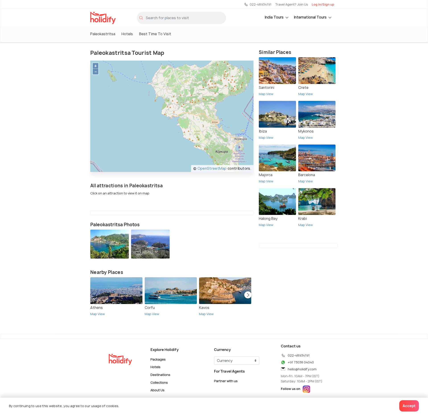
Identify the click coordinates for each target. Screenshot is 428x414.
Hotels (127, 33)
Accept (409, 405)
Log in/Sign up (323, 4)
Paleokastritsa (102, 33)
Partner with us (226, 381)
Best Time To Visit (155, 33)
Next (247, 295)
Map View (97, 314)
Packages (158, 359)
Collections (159, 382)
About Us (157, 390)
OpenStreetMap (212, 168)
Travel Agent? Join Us (291, 4)
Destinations (160, 375)
